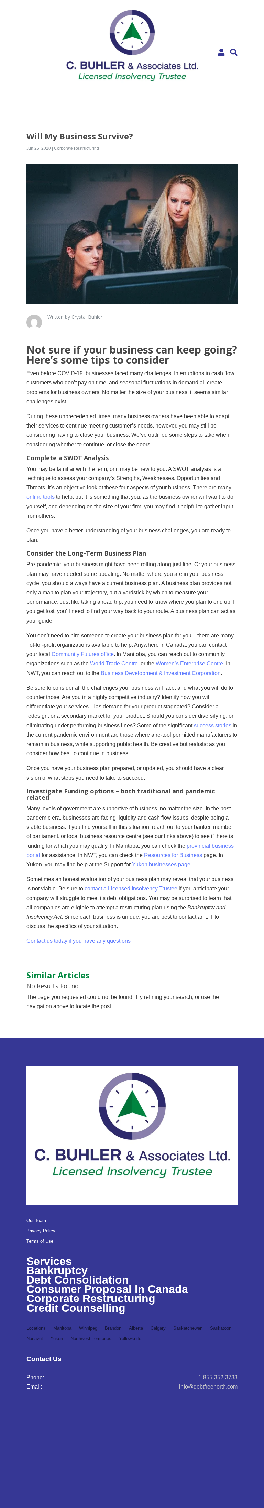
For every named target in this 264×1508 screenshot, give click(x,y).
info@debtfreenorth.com (208, 1387)
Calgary (158, 1328)
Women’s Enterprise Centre (189, 663)
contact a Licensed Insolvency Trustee (131, 889)
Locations (36, 1328)
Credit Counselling (75, 1308)
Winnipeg (88, 1328)
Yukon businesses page (161, 864)
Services (49, 1261)
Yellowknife (130, 1338)
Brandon (113, 1328)
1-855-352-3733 (218, 1377)
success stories (212, 725)
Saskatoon (220, 1328)
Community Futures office (83, 654)
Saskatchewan (187, 1328)
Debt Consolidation (77, 1280)
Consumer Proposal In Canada (107, 1289)
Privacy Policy (40, 1230)
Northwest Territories (90, 1338)
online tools (40, 497)
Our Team (36, 1220)
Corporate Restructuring (76, 148)
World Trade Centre (114, 663)
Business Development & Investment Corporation (161, 673)
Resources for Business (173, 855)
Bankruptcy (57, 1270)
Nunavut (34, 1338)
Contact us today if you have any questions (78, 941)
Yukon (57, 1338)
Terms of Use (39, 1241)
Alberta (136, 1328)
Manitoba (62, 1328)
